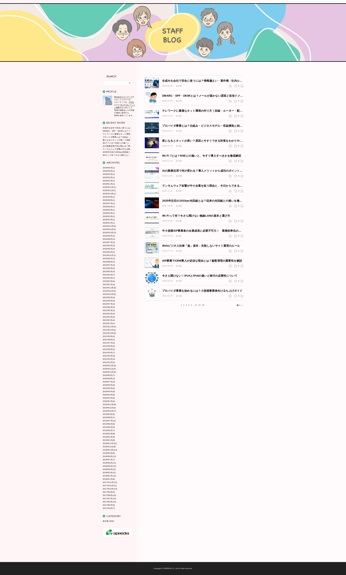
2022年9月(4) (109, 297)
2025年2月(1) (109, 220)
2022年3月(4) (109, 317)
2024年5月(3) (109, 249)
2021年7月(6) (109, 343)
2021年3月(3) (109, 356)
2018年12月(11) (110, 443)
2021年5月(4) (109, 349)
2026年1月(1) (109, 184)
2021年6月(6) (109, 346)
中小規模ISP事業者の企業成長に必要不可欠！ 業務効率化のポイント (202, 230)
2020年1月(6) (109, 401)
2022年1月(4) (109, 323)
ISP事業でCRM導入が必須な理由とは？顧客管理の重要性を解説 (202, 260)
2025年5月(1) (109, 210)
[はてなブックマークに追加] (235, 86)
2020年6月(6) (109, 385)
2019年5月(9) (109, 427)
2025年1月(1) (109, 223)
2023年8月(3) (109, 262)
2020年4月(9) (109, 391)
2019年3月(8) (109, 434)
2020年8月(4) (109, 378)
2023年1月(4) (109, 284)
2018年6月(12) (109, 463)
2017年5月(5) (109, 505)
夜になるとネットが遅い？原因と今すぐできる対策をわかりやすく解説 (117, 140)
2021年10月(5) (109, 333)
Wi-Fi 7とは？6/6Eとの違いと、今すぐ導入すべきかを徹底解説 (117, 143)
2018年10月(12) (110, 450)
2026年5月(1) (109, 171)
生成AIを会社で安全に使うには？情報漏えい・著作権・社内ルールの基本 (117, 128)
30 (203, 305)
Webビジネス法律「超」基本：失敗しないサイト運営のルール (201, 245)
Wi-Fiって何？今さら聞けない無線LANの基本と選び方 (117, 155)
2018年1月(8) (109, 479)
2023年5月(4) (109, 271)
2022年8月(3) (109, 301)
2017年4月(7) (109, 508)
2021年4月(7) (109, 352)
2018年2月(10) (109, 476)
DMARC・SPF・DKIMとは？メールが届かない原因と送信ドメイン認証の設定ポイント (117, 131)
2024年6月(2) (109, 245)
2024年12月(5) (109, 226)
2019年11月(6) (109, 408)
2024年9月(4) (109, 236)
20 (199, 305)
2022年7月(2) (109, 304)
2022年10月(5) (109, 294)
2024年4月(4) (109, 252)
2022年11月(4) (109, 291)
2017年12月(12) (110, 482)
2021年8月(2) (109, 340)
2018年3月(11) (109, 472)
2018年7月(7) (109, 460)
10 (196, 305)
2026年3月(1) (109, 177)
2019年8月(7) (109, 417)
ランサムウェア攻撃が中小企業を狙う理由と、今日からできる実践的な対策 (117, 149)
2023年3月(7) (109, 278)
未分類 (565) (108, 521)
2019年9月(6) (109, 414)
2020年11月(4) (109, 369)
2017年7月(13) (109, 498)
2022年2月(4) (109, 320)
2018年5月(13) (109, 466)
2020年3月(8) (109, 395)
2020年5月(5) (109, 388)
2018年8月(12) (109, 456)
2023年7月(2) (109, 265)
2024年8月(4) (109, 239)
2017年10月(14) (110, 489)
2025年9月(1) (109, 197)
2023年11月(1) (109, 255)
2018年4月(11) (109, 469)
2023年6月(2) (109, 268)
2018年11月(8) (109, 447)
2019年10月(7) (109, 411)
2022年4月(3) (109, 314)
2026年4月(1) (109, 174)
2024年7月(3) (109, 242)
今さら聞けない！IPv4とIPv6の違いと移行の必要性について (199, 275)
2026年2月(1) (109, 181)
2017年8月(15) (109, 495)
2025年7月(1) (109, 203)
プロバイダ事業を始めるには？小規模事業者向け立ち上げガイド (202, 290)
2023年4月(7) (109, 275)
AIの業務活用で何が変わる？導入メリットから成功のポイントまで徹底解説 (117, 146)
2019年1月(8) (109, 440)
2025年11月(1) (109, 190)
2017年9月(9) (109, 492)
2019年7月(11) (109, 421)
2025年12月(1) (109, 187)
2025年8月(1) (109, 200)
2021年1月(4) (109, 362)
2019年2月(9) (109, 437)
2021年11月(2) (109, 330)
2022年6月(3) (109, 307)
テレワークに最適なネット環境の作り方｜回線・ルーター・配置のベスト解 (117, 134)
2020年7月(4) (109, 382)
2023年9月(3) (109, 258)
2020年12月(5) (109, 365)
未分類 (179, 86)
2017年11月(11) (110, 485)
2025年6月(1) (109, 207)
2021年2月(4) (109, 359)
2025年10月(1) (109, 194)
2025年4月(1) (109, 213)
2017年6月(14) (109, 502)
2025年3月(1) (109, 216)
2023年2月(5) (109, 281)
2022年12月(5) (109, 288)
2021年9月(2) (109, 336)
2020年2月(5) (109, 398)
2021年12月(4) (109, 327)
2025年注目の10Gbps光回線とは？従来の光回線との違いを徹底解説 (117, 152)
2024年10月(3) (109, 232)
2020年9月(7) (109, 375)
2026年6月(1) (109, 168)
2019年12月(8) (109, 404)
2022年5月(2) (109, 310)
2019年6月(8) (109, 424)
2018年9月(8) (109, 453)
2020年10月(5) (109, 372)
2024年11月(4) (109, 229)
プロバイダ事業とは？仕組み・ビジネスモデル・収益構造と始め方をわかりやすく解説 (117, 137)
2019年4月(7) (109, 430)
